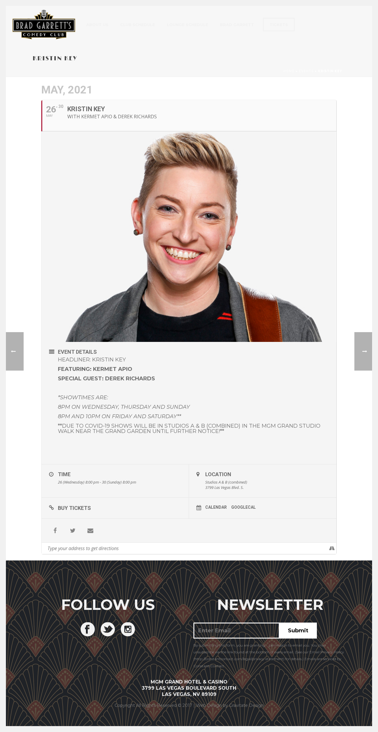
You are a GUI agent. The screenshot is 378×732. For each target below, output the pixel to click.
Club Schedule (137, 24)
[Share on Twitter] (72, 530)
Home (288, 71)
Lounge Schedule (187, 24)
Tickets (279, 24)
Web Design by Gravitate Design (230, 705)
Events (306, 71)
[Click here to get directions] (331, 548)
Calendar (216, 507)
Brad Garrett (237, 24)
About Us (97, 24)
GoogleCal (243, 507)
